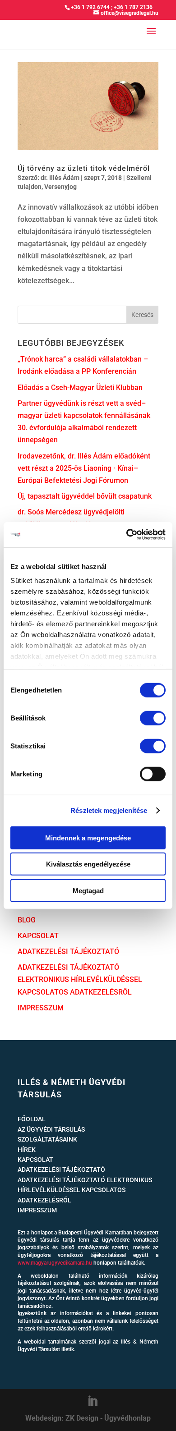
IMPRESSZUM (41, 1008)
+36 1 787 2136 (133, 7)
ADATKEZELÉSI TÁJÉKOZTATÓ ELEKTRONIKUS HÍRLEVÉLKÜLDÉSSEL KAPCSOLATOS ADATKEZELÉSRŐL (80, 979)
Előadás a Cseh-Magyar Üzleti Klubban (80, 387)
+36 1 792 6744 (90, 7)
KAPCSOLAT (38, 935)
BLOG (27, 920)
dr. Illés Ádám (60, 177)
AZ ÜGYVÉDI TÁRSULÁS (51, 1129)
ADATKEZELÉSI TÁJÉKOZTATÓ (68, 951)
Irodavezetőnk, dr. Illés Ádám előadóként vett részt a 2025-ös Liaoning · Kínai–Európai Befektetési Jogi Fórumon (84, 468)
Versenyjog (60, 186)
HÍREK (27, 1149)
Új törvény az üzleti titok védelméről (84, 168)
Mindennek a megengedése (88, 837)
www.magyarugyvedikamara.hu (55, 1263)
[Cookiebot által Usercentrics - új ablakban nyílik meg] (127, 535)
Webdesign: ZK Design (61, 1418)
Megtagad (88, 890)
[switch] (153, 718)
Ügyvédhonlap (127, 1418)
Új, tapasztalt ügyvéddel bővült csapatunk (85, 496)
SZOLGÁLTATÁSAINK (47, 1139)
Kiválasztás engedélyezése (88, 864)
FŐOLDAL (32, 1119)
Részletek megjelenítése (108, 810)
